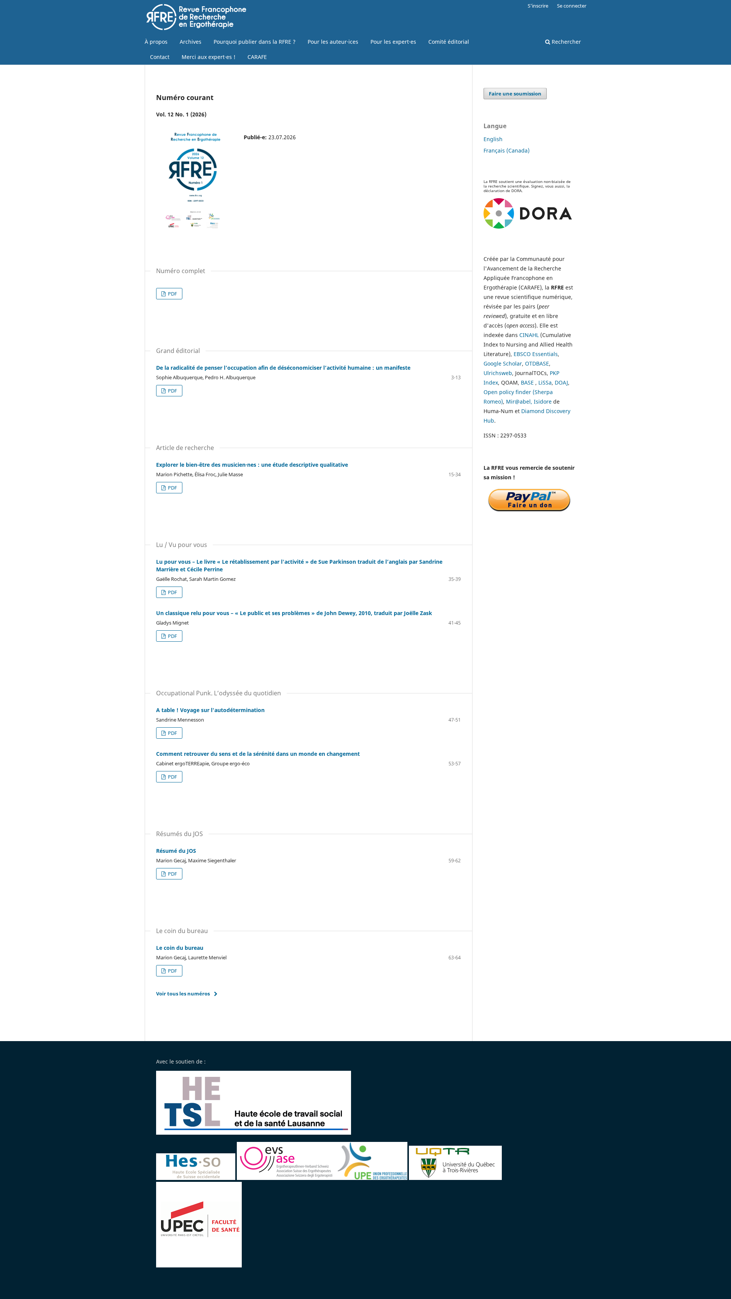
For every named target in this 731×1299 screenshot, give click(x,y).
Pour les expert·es (393, 41)
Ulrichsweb (498, 373)
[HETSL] (254, 1132)
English (493, 139)
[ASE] (287, 1177)
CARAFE (257, 56)
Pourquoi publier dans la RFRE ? (254, 41)
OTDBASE (537, 363)
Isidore (543, 401)
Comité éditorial (448, 41)
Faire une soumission (515, 93)
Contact (159, 56)
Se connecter (571, 5)
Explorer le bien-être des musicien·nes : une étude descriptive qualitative (252, 464)
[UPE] (372, 1177)
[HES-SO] (195, 1177)
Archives (190, 41)
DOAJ (561, 382)
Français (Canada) (507, 150)
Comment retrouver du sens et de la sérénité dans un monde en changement (258, 753)
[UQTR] (455, 1177)
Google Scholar (503, 363)
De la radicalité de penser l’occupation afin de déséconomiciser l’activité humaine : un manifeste (283, 367)
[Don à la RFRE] (529, 511)
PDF (172, 293)
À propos (156, 41)
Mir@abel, (519, 401)
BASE (527, 382)
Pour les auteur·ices (333, 41)
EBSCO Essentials (536, 354)
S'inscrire (538, 5)
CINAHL (529, 335)
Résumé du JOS (176, 850)
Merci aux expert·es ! (208, 56)
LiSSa (545, 382)
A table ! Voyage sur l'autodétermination (210, 710)
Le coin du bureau (179, 947)
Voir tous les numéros (183, 993)
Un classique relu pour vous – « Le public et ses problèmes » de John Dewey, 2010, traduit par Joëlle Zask (294, 613)
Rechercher (565, 41)
